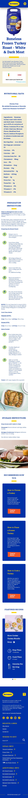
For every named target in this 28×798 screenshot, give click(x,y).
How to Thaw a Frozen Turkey (13, 530)
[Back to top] (24, 694)
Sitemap (4, 785)
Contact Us (5, 731)
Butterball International (8, 774)
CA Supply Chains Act (7, 755)
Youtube (15, 718)
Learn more (12, 511)
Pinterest (11, 718)
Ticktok (19, 718)
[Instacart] (9, 75)
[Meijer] (20, 75)
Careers (4, 729)
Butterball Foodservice (8, 780)
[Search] (24, 740)
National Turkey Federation (9, 783)
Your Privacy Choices (10, 762)
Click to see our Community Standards (11, 713)
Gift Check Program (7, 771)
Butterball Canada (7, 777)
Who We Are (5, 726)
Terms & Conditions (7, 749)
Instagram (3, 718)
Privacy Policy (6, 752)
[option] (8, 75)
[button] (12, 679)
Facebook (7, 718)
